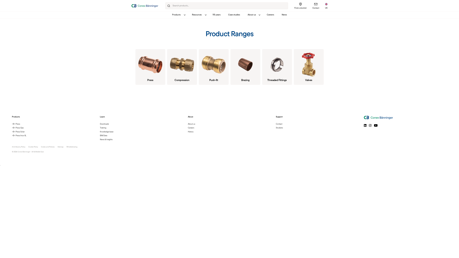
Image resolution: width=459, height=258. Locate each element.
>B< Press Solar (18, 132)
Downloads (104, 124)
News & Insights (106, 140)
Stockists (279, 128)
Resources (197, 15)
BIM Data (103, 136)
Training (103, 128)
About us (252, 15)
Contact (315, 8)
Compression (182, 67)
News (284, 15)
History (191, 132)
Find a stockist (300, 8)
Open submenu (185, 15)
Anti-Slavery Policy (18, 147)
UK (326, 8)
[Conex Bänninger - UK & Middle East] (144, 5)
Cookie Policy (33, 147)
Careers (270, 15)
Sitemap (60, 147)
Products (176, 15)
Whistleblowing (71, 147)
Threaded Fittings (277, 67)
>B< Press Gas (18, 128)
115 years (217, 15)
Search (168, 6)
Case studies (234, 15)
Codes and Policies (48, 147)
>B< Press (16, 124)
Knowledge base (106, 132)
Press (150, 67)
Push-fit (214, 67)
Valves (309, 67)
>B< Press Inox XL (19, 136)
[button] (365, 125)
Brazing (245, 67)
